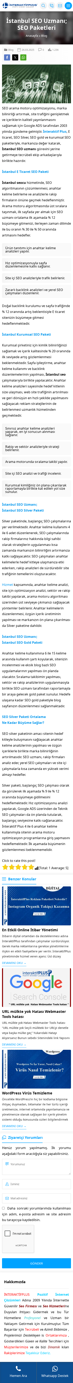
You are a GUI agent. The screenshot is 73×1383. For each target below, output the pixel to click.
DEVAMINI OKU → (14, 963)
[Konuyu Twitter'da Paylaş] (15, 57)
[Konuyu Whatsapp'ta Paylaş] (23, 57)
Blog (44, 36)
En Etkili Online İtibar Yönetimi (30, 929)
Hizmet (7, 584)
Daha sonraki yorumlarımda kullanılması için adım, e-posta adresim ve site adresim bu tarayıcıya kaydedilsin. (36, 1214)
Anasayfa (32, 36)
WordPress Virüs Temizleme (27, 1093)
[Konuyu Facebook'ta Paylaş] (7, 57)
